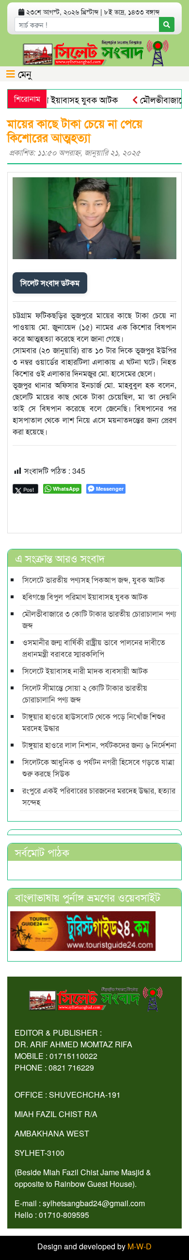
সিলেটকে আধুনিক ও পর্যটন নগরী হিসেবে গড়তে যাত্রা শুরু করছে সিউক (98, 767)
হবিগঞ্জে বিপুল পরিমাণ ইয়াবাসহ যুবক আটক (85, 596)
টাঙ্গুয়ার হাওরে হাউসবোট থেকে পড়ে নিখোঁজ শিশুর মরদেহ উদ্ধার (93, 722)
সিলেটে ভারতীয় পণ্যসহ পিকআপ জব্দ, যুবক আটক (93, 579)
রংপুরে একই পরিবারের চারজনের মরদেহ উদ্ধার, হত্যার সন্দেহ (98, 796)
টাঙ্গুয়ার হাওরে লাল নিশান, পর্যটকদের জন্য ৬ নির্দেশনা (99, 744)
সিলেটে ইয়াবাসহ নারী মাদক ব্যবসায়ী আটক (85, 670)
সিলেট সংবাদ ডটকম (49, 282)
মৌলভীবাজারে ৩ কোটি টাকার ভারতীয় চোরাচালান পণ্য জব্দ (99, 619)
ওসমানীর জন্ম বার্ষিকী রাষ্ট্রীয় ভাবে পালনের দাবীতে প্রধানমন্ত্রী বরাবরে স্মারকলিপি (93, 648)
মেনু (23, 73)
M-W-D (139, 1246)
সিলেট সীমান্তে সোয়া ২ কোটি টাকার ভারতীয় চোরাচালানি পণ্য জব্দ (84, 693)
